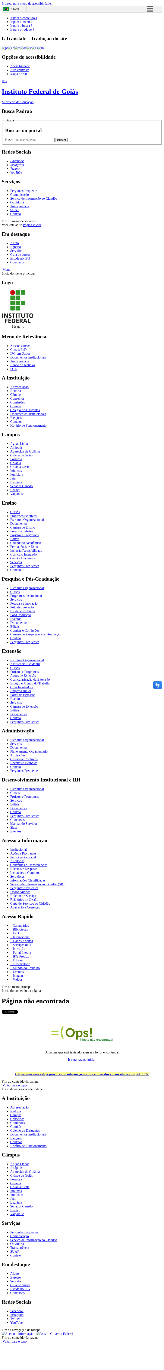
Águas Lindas (19, 443)
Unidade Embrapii (22, 611)
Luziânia (16, 482)
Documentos (18, 523)
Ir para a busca (21, 25)
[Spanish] (35, 47)
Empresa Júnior (20, 691)
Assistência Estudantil (25, 664)
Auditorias (17, 861)
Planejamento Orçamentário (29, 751)
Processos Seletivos (23, 516)
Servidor (16, 250)
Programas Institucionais (26, 596)
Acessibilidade (20, 66)
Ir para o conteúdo (23, 18)
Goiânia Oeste (19, 467)
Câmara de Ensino (22, 527)
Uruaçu (15, 490)
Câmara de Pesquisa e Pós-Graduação (35, 634)
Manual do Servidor (23, 823)
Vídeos (17, 979)
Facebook (16, 1311)
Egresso (15, 247)
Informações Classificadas (27, 880)
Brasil (15, 9)
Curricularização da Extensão (30, 679)
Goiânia (15, 463)
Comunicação (19, 194)
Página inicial (32, 225)
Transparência (19, 206)
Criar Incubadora (21, 687)
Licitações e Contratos (25, 872)
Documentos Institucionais (28, 357)
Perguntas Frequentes (24, 566)
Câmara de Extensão (24, 706)
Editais (14, 539)
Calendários (20, 925)
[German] (23, 47)
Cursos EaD (18, 349)
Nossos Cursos (20, 346)
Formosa (16, 459)
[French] (17, 47)
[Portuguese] (5, 47)
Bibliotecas (20, 929)
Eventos (15, 619)
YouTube (16, 1322)
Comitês (15, 406)
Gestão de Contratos (24, 759)
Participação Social (23, 857)
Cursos (15, 512)
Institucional (18, 849)
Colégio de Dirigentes (25, 410)
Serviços (16, 562)
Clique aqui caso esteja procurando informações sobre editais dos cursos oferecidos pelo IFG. (82, 1074)
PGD (13, 369)
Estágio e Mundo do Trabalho (30, 683)
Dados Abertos (20, 892)
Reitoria (15, 391)
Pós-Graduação (20, 615)
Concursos (17, 262)
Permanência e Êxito (24, 546)
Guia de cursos (20, 254)
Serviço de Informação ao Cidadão (33, 198)
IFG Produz (20, 956)
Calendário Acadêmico (25, 543)
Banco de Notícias (22, 365)
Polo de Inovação (22, 607)
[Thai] (41, 47)
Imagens (18, 975)
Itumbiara (16, 474)
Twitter (15, 1319)
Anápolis (16, 447)
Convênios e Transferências (28, 865)
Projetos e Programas (24, 535)
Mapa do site (19, 74)
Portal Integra (21, 952)
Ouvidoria (17, 202)
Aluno (14, 243)
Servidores (17, 876)
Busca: (10, 140)
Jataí (13, 478)
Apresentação (19, 387)
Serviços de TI (22, 945)
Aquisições (17, 755)
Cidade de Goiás (21, 455)
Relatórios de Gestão (24, 899)
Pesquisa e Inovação (24, 603)
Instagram (16, 1315)
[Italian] (29, 47)
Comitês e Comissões (24, 630)
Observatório (21, 964)
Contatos (16, 421)
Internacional (21, 937)
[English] (11, 47)
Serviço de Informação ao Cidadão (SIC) (37, 884)
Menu (6, 269)
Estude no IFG (20, 258)
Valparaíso (17, 494)
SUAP (14, 210)
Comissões (17, 402)
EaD (15, 933)
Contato (15, 214)
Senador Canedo (21, 486)
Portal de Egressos (22, 695)
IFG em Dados (20, 353)
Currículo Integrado (23, 554)
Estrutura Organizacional (27, 519)
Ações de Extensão (23, 675)
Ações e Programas (23, 853)
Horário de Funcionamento (28, 425)
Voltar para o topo (14, 1085)
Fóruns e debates (21, 531)
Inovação (18, 948)
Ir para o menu (21, 22)
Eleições (16, 418)
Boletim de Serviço (23, 896)
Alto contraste (19, 70)
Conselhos (17, 398)
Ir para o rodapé (22, 29)
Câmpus (15, 394)
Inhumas (16, 470)
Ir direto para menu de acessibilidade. (27, 3)
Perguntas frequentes (24, 191)
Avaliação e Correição (25, 907)
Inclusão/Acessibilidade (26, 550)
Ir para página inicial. (82, 1059)
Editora (17, 960)
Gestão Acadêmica (22, 558)
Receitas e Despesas (23, 763)
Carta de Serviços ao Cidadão (30, 903)
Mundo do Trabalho (26, 968)
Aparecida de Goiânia (25, 451)
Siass (13, 827)
